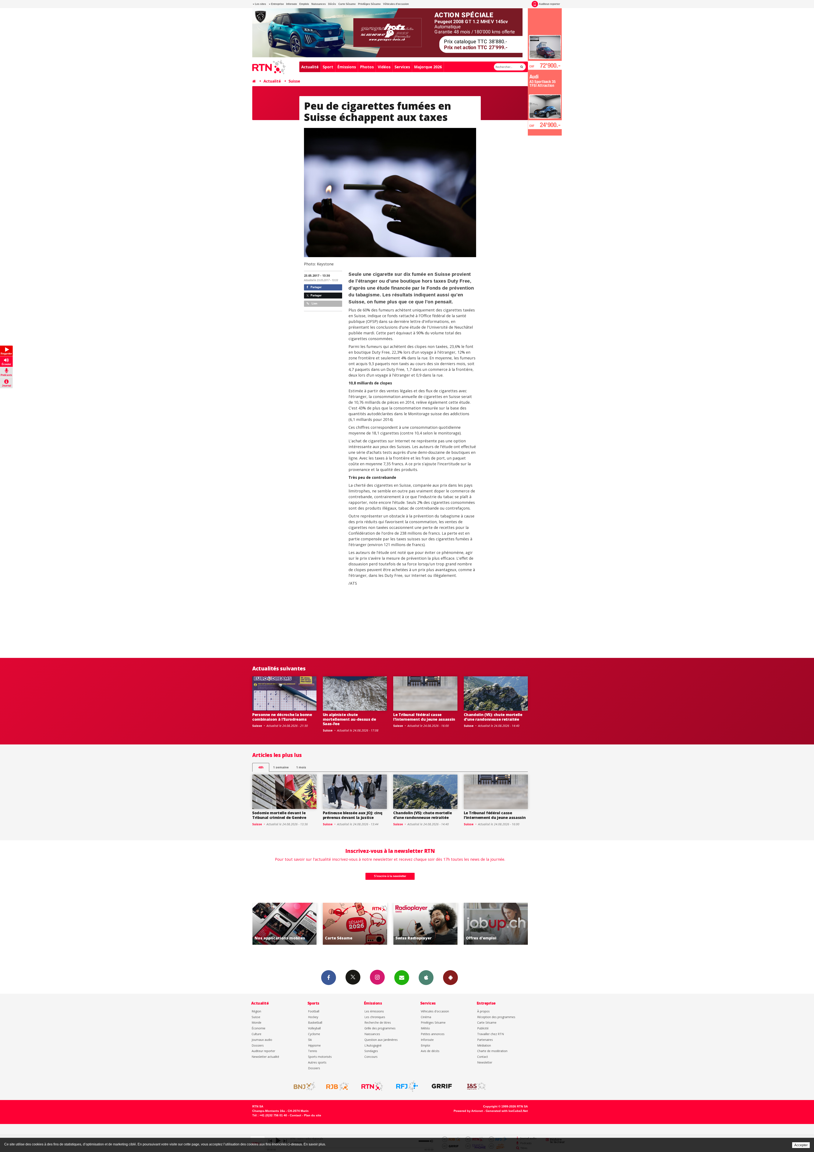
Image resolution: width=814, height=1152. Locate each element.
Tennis (312, 1051)
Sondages (371, 1051)
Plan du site (312, 1115)
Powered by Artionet (468, 1111)
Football (313, 1011)
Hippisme (314, 1045)
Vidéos (384, 66)
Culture (256, 1034)
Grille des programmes (380, 1028)
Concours (371, 1057)
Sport (328, 66)
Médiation (484, 1045)
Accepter (801, 1145)
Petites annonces (433, 1034)
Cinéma (426, 1017)
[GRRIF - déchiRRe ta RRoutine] (442, 1086)
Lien (314, 303)
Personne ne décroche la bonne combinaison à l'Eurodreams (282, 717)
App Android (450, 977)
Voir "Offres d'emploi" (355, 924)
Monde (256, 1022)
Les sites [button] (260, 4)
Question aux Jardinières (381, 1040)
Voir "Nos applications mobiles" (425, 924)
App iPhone (426, 977)
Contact (482, 1057)
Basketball (315, 1022)
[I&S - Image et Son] (476, 1086)
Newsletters (401, 977)
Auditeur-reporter (549, 4)
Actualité (310, 66)
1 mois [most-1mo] (301, 767)
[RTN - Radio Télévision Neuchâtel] (372, 1086)
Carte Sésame (347, 4)
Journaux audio (262, 1040)
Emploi (425, 1045)
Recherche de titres (377, 1022)
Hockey (313, 1017)
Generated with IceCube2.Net (507, 1111)
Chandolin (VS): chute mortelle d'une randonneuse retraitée (493, 717)
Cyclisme (314, 1034)
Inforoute (291, 4)
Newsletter (484, 1062)
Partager (316, 287)
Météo (425, 1028)
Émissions (346, 66)
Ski (310, 1040)
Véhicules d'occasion (396, 4)
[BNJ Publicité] (303, 1086)
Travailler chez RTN (490, 1034)
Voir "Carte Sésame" (496, 924)
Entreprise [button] (277, 4)
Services (402, 66)
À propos (483, 1011)
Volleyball (314, 1028)
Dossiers (258, 1045)
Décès (332, 4)
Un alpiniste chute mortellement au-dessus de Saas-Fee (349, 719)
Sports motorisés (320, 1057)
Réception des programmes (496, 1017)
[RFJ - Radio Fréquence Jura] (407, 1086)
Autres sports (317, 1062)
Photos (367, 66)
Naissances (318, 4)
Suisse (294, 81)
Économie (258, 1028)
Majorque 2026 (428, 66)
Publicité (483, 1028)
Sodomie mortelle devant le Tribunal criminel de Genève (279, 815)
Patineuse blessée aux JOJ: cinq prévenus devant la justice (352, 815)
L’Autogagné (373, 1045)
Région (256, 1011)
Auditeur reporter (263, 1051)
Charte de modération (492, 1051)
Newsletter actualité (265, 1057)
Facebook (328, 977)
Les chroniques (374, 1017)
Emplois (304, 4)
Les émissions (374, 1011)
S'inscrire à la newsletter (390, 876)
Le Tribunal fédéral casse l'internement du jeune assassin (424, 717)
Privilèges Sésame (369, 4)
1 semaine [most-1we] (281, 767)
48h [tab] (260, 767)
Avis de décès (430, 1051)
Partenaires (485, 1040)
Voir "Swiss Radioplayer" (284, 924)
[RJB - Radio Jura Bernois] (337, 1086)
